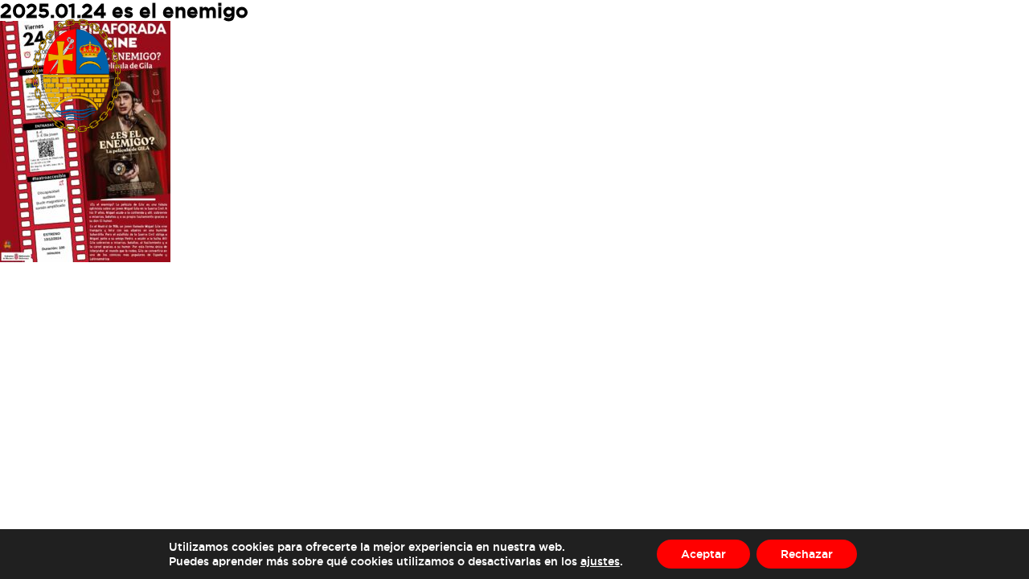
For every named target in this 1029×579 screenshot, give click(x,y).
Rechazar (807, 554)
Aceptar (703, 554)
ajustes (600, 561)
